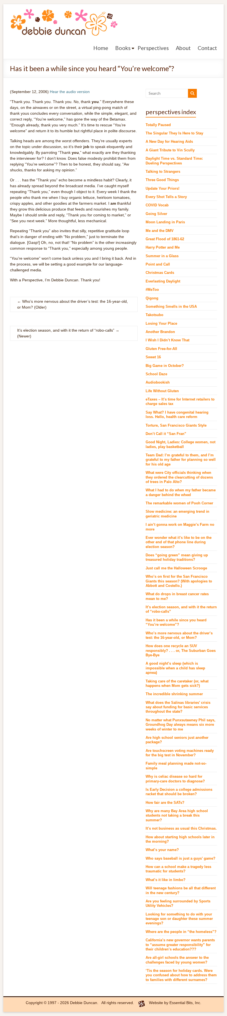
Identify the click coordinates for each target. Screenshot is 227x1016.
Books (123, 48)
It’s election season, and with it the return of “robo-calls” (68, 330)
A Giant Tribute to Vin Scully (170, 150)
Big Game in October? (165, 366)
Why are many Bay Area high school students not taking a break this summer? (177, 815)
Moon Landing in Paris (165, 222)
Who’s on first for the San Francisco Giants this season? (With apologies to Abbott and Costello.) (179, 581)
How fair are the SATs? (165, 803)
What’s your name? (162, 850)
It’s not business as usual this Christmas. (181, 828)
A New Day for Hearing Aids (169, 142)
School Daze (156, 374)
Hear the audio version (70, 91)
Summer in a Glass (162, 256)
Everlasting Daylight (163, 281)
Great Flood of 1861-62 (165, 239)
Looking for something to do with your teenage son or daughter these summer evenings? (179, 918)
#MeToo (152, 290)
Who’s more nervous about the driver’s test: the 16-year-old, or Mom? (72, 304)
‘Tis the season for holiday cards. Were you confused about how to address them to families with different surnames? (181, 975)
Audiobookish (158, 382)
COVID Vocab (157, 205)
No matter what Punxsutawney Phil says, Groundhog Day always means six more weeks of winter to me (180, 724)
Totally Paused (158, 125)
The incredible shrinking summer (174, 694)
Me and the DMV (160, 231)
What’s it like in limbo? (165, 880)
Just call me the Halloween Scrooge (176, 568)
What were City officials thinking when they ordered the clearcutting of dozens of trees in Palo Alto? (179, 477)
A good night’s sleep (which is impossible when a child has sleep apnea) (175, 668)
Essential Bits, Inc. (185, 1002)
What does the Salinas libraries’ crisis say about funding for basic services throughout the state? (178, 707)
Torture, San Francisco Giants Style (176, 425)
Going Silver (156, 214)
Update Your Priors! (162, 189)
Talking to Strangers (163, 172)
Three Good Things (162, 180)
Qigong (152, 298)
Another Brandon (160, 332)
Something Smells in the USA (171, 307)
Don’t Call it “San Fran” (166, 434)
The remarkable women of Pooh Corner (179, 503)
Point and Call (158, 264)
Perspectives (153, 48)
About (183, 48)
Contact (207, 48)
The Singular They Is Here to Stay (174, 133)
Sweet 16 (153, 357)
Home (100, 48)
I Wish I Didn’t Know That (167, 340)
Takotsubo (154, 315)
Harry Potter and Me (163, 247)
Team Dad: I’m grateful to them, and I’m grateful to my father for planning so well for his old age (181, 459)
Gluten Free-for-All (161, 349)
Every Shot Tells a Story (166, 197)
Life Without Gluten (162, 391)
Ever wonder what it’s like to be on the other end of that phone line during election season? (178, 542)
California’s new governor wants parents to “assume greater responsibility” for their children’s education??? (180, 944)
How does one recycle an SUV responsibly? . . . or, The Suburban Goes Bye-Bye (181, 650)
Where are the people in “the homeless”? (181, 932)
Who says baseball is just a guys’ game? (180, 858)
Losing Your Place (161, 324)
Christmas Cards (160, 273)
